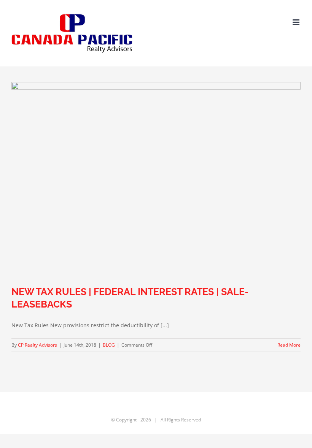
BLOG (109, 345)
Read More (289, 345)
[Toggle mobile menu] (297, 22)
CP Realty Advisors (37, 345)
